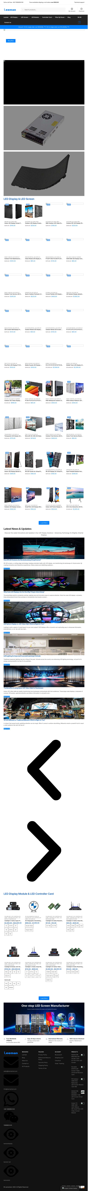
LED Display (32, 919)
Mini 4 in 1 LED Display (31, 505)
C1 (27, 972)
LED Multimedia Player (74, 918)
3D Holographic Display (32, 916)
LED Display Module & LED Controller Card (29, 893)
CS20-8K (54, 972)
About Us (25, 1060)
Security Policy (43, 1062)
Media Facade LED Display (11, 328)
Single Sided (29, 929)
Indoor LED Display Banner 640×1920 (15, 471)
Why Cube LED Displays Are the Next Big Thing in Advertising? (24, 592)
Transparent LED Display (11, 434)
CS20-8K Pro (49, 976)
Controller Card (13, 917)
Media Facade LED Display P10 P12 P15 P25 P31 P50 (40, 365)
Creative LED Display (72, 292)
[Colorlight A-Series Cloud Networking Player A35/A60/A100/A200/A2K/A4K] (75, 906)
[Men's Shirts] (44, 82)
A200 (73, 925)
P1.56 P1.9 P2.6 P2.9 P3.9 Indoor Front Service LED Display (42, 400)
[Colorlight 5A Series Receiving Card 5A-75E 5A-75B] (54, 906)
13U (6, 983)
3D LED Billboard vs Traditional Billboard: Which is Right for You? (24, 720)
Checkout (81, 11)
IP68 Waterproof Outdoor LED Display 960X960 (59, 400)
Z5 (15, 925)
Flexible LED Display (51, 292)
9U (6, 987)
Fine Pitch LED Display (10, 363)
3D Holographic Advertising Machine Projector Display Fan (41, 920)
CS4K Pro (48, 980)
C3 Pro (31, 972)
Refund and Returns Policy (44, 1058)
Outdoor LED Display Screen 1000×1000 (16, 507)
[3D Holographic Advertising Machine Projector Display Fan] (33, 906)
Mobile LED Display (51, 363)
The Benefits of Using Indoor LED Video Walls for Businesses (23, 688)
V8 (18, 972)
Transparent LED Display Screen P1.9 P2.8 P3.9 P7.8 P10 (20, 436)
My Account (72, 11)
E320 (72, 972)
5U (14, 983)
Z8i (6, 934)
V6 (14, 972)
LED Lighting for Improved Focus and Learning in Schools (22, 656)
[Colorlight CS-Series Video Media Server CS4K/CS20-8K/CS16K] (54, 952)
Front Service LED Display (12, 257)
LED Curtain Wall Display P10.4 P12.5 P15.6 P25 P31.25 (20, 329)
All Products (25, 1066)
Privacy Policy (42, 1055)
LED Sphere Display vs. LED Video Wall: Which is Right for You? (24, 624)
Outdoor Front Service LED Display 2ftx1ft (57, 436)
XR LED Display (29, 469)
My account (58, 1055)
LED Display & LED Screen (19, 198)
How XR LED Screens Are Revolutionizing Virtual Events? (22, 560)
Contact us (25, 1063)
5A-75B (48, 925)
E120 (68, 972)
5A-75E (54, 925)
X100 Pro (7, 976)
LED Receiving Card (54, 918)
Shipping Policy (43, 1065)
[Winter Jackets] (44, 174)
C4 (36, 972)
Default (11, 987)
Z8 (15, 929)
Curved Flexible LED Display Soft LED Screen (58, 294)
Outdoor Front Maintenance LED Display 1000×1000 (19, 258)
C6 (31, 976)
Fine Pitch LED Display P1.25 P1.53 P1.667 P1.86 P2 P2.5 (20, 365)
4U (10, 983)
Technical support (79, 2)
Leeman (24, 1055)
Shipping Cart (59, 1057)
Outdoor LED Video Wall (32, 221)
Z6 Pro (11, 929)
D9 (10, 972)
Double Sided (29, 925)
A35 (81, 925)
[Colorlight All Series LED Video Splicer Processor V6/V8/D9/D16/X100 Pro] (13, 952)
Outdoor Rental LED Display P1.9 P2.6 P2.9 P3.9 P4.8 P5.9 (42, 329)
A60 (72, 929)
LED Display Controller (12, 918)
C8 (39, 976)
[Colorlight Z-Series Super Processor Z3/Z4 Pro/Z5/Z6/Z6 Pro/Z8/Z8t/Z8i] (13, 906)
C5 (27, 976)
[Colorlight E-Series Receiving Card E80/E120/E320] (75, 952)
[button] (44, 770)
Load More (44, 523)
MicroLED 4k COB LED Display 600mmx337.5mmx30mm (41, 436)
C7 (35, 976)
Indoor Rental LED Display (32, 257)
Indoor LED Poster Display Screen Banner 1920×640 (60, 507)
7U (18, 983)
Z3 (6, 925)
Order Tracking (59, 1063)
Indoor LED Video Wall (10, 221)
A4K (68, 929)
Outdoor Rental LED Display (33, 328)
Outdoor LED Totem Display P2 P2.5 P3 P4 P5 (17, 400)
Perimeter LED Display (31, 292)
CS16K (48, 972)
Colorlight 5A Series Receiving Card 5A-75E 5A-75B (60, 920)
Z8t (10, 934)
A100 (68, 925)
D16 (6, 972)
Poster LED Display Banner (12, 398)
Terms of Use (42, 1068)
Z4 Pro (11, 925)
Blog (23, 1057)
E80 (77, 972)
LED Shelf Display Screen (73, 257)
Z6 (6, 929)
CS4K (56, 976)
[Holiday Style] (44, 128)
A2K (77, 925)
